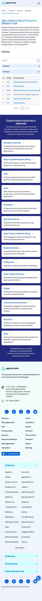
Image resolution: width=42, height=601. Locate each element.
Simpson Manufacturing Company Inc (25, 82)
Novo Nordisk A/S (11, 542)
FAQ (3, 427)
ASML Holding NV (27, 492)
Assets (28, 427)
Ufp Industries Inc (19, 103)
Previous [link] (16, 108)
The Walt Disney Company (27, 517)
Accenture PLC (11, 532)
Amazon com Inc (11, 482)
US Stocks (11, 11)
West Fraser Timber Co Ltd (22, 99)
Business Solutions (9, 439)
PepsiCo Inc (9, 502)
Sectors (20, 11)
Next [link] (27, 108)
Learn (27, 418)
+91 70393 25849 (12, 400)
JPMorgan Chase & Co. (11, 522)
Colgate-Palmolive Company (28, 532)
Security (5, 435)
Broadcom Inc (10, 487)
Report (28, 443)
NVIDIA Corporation (10, 477)
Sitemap (28, 448)
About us (5, 418)
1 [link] (22, 108)
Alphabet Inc (26, 477)
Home (3, 11)
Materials (28, 11)
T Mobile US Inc (11, 507)
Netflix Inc (9, 497)
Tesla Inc (24, 487)
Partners (29, 431)
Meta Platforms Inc (27, 482)
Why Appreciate (8, 422)
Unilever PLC (26, 527)
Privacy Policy (7, 431)
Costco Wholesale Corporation (12, 492)
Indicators (6, 66)
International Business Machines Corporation (26, 507)
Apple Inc (8, 472)
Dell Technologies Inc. (12, 537)
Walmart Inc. (10, 517)
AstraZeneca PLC (28, 497)
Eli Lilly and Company (25, 537)
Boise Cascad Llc (18, 86)
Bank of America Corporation (27, 522)
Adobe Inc (25, 502)
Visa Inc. (24, 512)
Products (29, 439)
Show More (19, 547)
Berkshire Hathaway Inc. (10, 512)
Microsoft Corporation (26, 472)
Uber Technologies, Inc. (12, 527)
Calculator (6, 448)
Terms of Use (30, 435)
